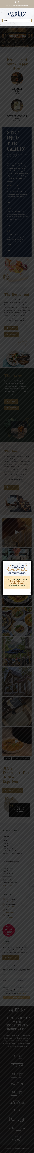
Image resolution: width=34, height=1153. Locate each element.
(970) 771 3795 (9, 5)
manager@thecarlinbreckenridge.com (20, 5)
